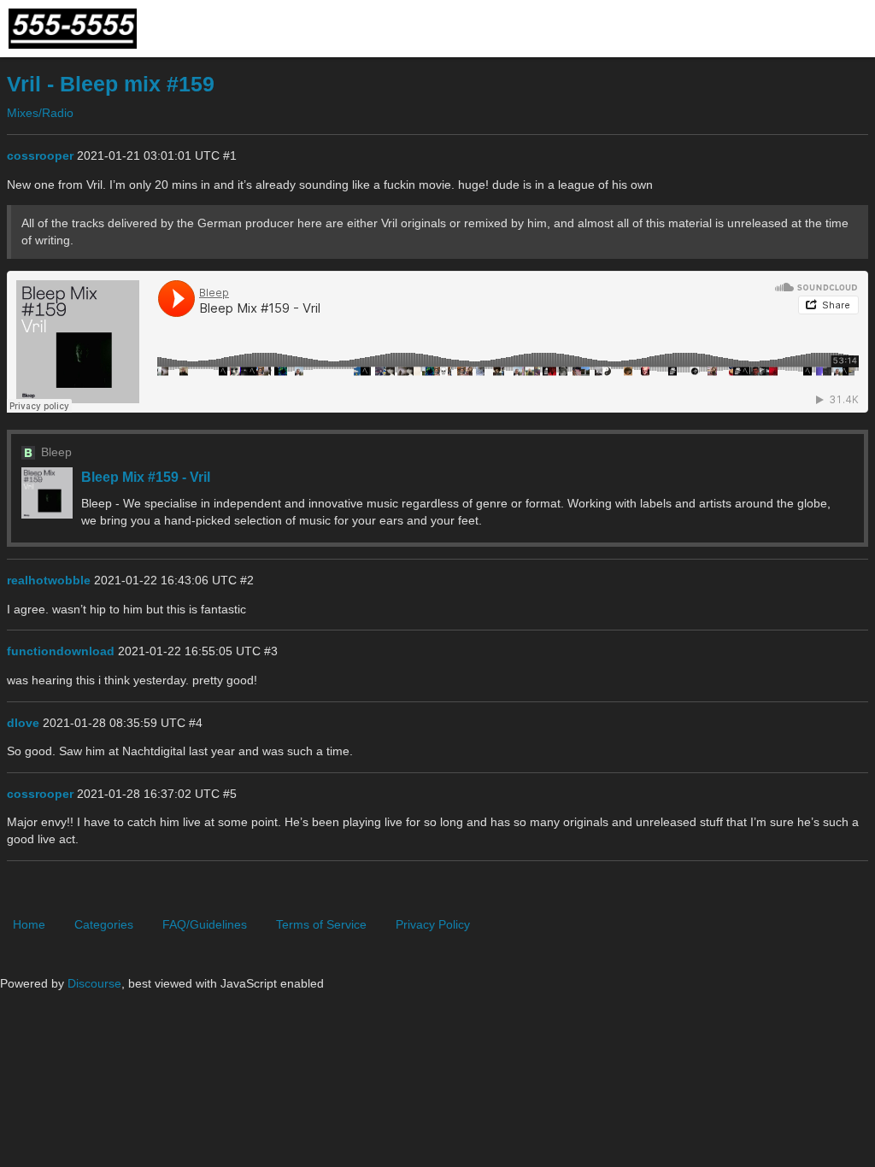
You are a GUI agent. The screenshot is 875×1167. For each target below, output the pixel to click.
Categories (103, 924)
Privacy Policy (433, 924)
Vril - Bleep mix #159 (110, 84)
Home (29, 924)
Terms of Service (321, 924)
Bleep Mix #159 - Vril (145, 476)
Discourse (94, 983)
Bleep (56, 452)
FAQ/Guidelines (204, 924)
